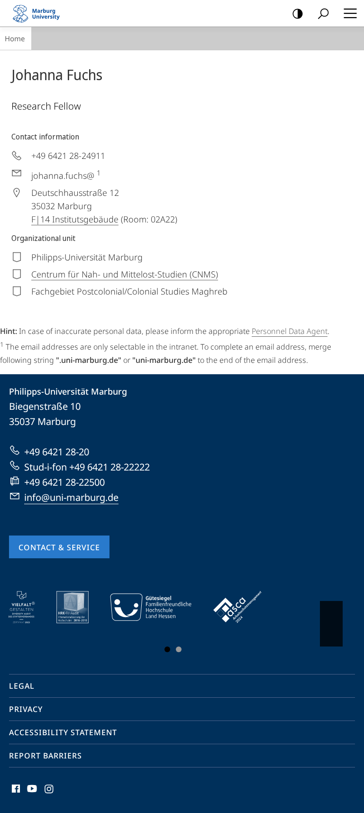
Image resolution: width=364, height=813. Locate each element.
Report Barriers (45, 755)
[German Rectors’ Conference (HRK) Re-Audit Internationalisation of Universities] (79, 607)
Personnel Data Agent (290, 331)
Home (15, 38)
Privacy (26, 709)
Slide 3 (179, 649)
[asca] (244, 607)
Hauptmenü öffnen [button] (350, 13)
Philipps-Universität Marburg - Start (40, 13)
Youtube (31, 794)
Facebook (15, 794)
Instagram (49, 794)
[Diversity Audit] (28, 607)
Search (323, 13)
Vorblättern (331, 624)
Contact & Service (59, 547)
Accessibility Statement (63, 732)
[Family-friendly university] (157, 607)
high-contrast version (297, 13)
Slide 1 (167, 649)
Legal (22, 686)
